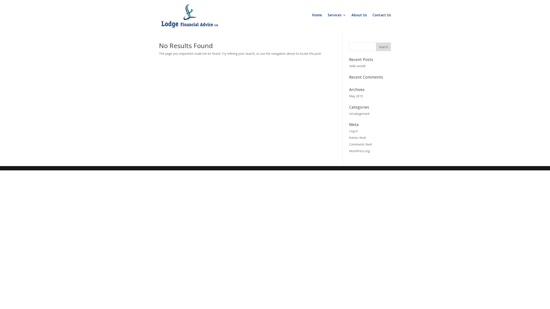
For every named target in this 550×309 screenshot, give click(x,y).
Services (335, 15)
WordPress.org (359, 151)
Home (317, 15)
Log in (353, 131)
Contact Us (382, 15)
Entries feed (357, 138)
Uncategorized (359, 114)
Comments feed (360, 144)
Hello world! (357, 66)
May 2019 (356, 96)
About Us (359, 15)
